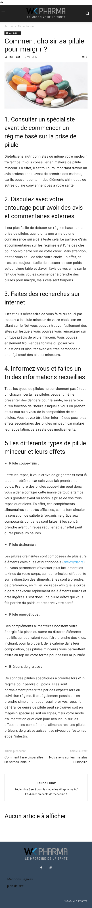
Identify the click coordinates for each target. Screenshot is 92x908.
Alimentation (26, 26)
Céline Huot (12, 56)
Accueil (8, 26)
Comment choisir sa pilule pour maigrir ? (44, 45)
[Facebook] (41, 868)
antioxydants (73, 562)
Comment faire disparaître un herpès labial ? (23, 759)
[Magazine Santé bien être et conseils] (46, 13)
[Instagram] (51, 868)
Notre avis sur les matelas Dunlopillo (68, 759)
